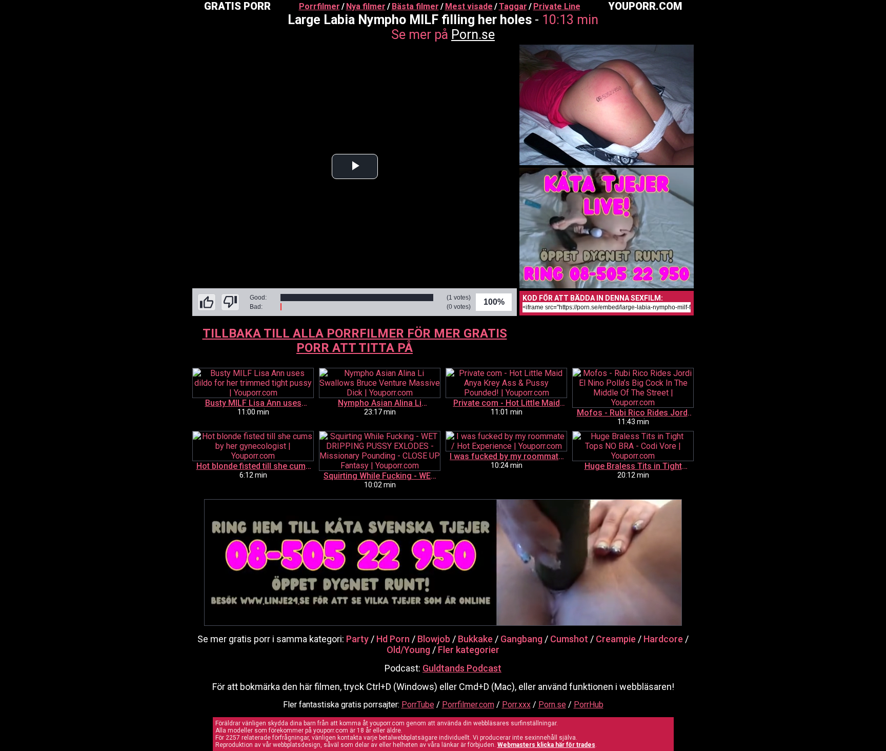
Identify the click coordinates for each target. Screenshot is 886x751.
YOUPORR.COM (645, 6)
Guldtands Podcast (461, 668)
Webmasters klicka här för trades (546, 744)
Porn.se (473, 34)
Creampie (616, 639)
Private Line (556, 6)
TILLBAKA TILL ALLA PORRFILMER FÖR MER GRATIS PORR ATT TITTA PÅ (355, 340)
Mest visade (469, 6)
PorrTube (417, 704)
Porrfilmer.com (468, 704)
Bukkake (475, 639)
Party (357, 639)
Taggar (513, 6)
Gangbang (521, 639)
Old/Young (408, 649)
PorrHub (588, 704)
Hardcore (663, 639)
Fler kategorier (468, 649)
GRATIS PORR (237, 6)
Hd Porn (393, 639)
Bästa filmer (415, 6)
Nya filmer (366, 6)
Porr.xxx (516, 704)
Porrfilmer (319, 6)
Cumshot (569, 639)
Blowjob (433, 639)
